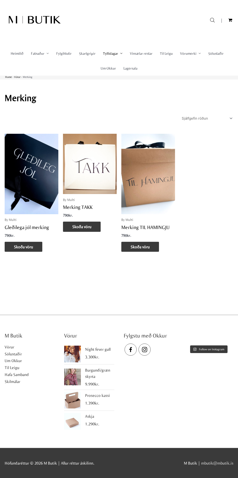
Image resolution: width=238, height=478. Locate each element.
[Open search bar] (212, 20)
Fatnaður (37, 53)
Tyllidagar (110, 53)
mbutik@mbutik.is (217, 463)
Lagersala (130, 68)
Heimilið (17, 53)
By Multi (11, 220)
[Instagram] (145, 350)
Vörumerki (188, 53)
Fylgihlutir (64, 53)
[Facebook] (131, 350)
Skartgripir (87, 53)
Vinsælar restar (141, 53)
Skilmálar (12, 381)
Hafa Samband (17, 374)
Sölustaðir (216, 53)
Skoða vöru (23, 246)
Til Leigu (166, 53)
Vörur (9, 346)
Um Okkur (108, 68)
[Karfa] (230, 20)
